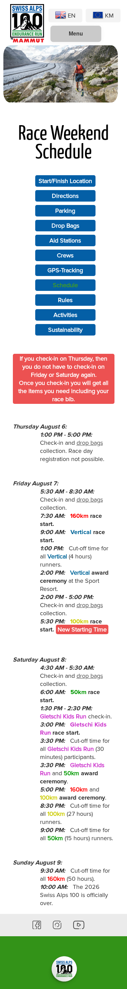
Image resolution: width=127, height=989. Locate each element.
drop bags (90, 442)
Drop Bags (65, 225)
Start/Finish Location (65, 181)
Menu (76, 34)
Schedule (65, 285)
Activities (65, 315)
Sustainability (65, 330)
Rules (65, 300)
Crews (65, 255)
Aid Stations (65, 240)
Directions (65, 196)
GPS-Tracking (65, 270)
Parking (65, 210)
